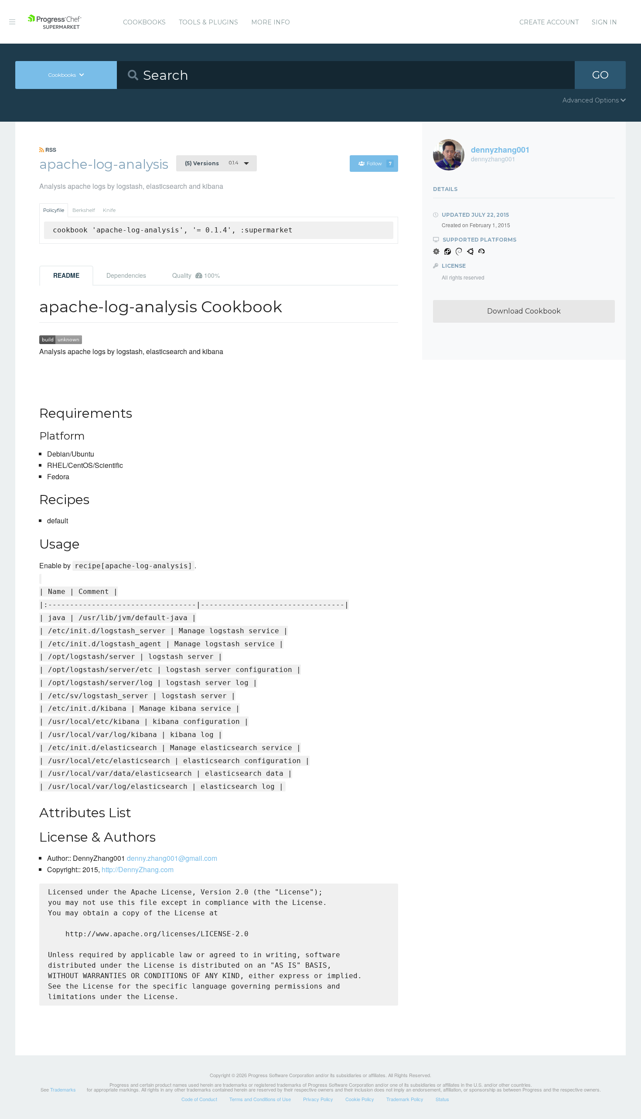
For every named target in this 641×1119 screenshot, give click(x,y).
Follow (379, 163)
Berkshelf (83, 210)
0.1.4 (212, 163)
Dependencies (126, 275)
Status (442, 1098)
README (66, 275)
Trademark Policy (404, 1098)
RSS (50, 150)
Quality (196, 275)
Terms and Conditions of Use (260, 1098)
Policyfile (53, 210)
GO (600, 74)
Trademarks (63, 1089)
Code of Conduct (199, 1098)
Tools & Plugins (208, 22)
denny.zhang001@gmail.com (172, 858)
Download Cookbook (524, 311)
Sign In (604, 22)
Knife (109, 210)
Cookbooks (144, 22)
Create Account (549, 22)
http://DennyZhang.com (138, 869)
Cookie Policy (359, 1098)
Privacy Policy (318, 1098)
